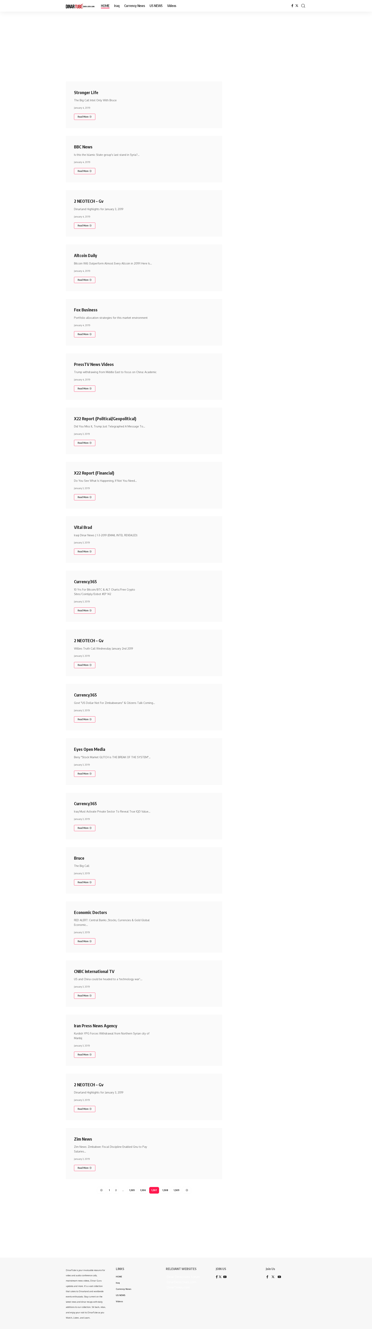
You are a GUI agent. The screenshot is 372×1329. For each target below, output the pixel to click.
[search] (303, 6)
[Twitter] (296, 5)
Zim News (83, 1139)
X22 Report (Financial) (94, 473)
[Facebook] (292, 5)
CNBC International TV (94, 971)
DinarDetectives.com (181, 1282)
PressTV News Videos (94, 364)
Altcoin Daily (85, 255)
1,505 (132, 1190)
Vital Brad (83, 527)
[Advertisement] (120, 42)
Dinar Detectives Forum (183, 1277)
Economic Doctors (90, 912)
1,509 (176, 1190)
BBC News (83, 146)
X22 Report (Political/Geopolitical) (105, 418)
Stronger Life (86, 92)
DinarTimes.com (178, 1287)
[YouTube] (279, 1277)
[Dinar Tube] (80, 5)
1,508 (165, 1190)
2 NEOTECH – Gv (88, 201)
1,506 (143, 1190)
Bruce (79, 858)
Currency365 (85, 581)
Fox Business (85, 309)
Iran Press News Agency (95, 1025)
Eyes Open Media (89, 749)
